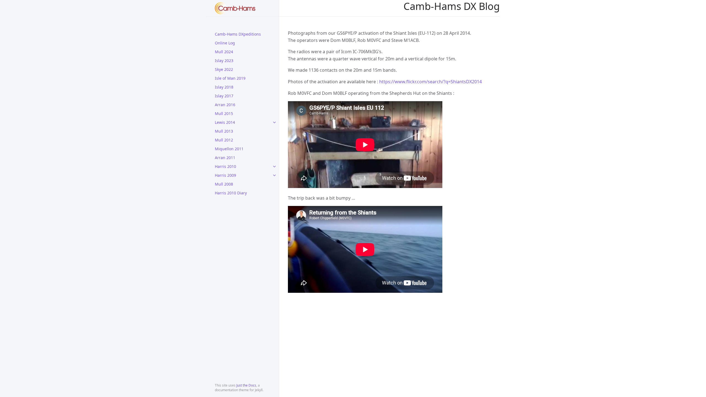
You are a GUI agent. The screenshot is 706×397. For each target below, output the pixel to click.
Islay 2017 (224, 95)
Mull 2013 (224, 131)
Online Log (225, 42)
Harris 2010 (225, 166)
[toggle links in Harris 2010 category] (274, 166)
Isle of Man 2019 (230, 78)
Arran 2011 (225, 157)
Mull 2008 (224, 184)
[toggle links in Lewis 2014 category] (274, 122)
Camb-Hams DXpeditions (238, 34)
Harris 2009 (225, 175)
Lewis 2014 (225, 122)
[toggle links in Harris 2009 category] (274, 175)
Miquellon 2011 (229, 148)
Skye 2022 (224, 69)
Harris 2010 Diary (231, 192)
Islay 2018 (224, 87)
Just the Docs (246, 385)
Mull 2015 (224, 113)
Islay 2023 (224, 60)
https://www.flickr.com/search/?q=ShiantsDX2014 (430, 82)
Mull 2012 (224, 140)
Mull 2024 (224, 51)
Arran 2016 (225, 104)
